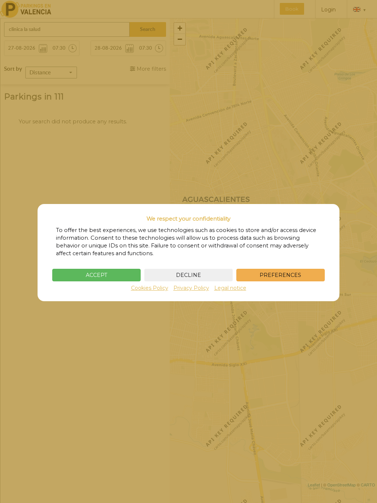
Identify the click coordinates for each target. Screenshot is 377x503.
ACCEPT (96, 275)
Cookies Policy (149, 288)
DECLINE (188, 275)
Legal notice (230, 288)
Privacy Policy (191, 288)
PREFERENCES (280, 275)
